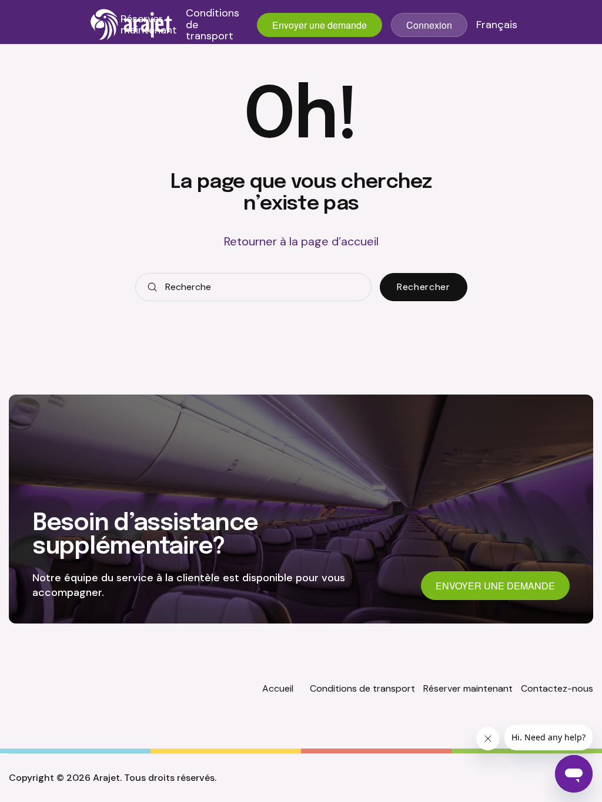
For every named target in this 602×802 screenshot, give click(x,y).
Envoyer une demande (319, 25)
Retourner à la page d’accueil (301, 241)
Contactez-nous (557, 688)
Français (496, 25)
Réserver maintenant (149, 25)
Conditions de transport (212, 25)
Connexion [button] (429, 25)
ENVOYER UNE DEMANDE (495, 585)
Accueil (277, 688)
